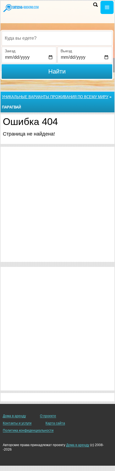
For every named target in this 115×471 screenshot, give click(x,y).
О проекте (48, 416)
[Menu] (107, 7)
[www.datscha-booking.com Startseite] (21, 8)
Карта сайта (55, 423)
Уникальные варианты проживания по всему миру (55, 97)
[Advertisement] (57, 204)
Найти (57, 71)
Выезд (66, 51)
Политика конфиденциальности (28, 430)
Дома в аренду (14, 416)
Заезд (10, 51)
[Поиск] (95, 5)
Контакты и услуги (17, 423)
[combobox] (57, 38)
